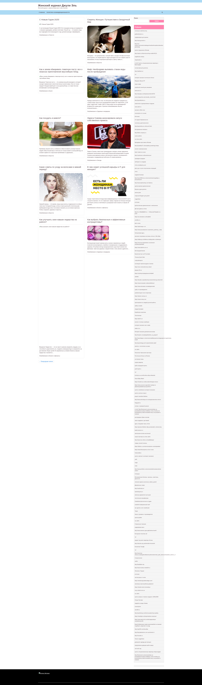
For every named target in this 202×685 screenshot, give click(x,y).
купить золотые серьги (140, 393)
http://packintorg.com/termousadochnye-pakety (146, 613)
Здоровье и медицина (103, 111)
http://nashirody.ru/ (139, 488)
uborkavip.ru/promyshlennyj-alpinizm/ (144, 583)
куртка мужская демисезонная (142, 186)
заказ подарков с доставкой (142, 420)
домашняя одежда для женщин (143, 642)
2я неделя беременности (141, 119)
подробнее (137, 199)
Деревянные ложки (140, 485)
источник (137, 202)
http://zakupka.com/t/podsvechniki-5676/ (145, 93)
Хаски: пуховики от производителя (144, 514)
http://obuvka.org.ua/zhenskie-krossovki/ (145, 543)
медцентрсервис (139, 309)
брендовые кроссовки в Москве (143, 142)
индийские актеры (139, 56)
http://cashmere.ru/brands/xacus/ (143, 155)
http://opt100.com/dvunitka (141, 629)
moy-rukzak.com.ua (140, 590)
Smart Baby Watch (139, 378)
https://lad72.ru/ (139, 318)
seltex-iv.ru (137, 328)
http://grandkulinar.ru (140, 100)
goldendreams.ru (139, 34)
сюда (136, 462)
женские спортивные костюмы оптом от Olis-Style (147, 236)
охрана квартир (139, 362)
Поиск (136, 18)
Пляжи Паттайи (139, 600)
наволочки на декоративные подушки (144, 103)
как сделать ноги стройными (142, 507)
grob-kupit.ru (138, 368)
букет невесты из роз (140, 152)
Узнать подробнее (139, 638)
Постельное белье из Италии (142, 356)
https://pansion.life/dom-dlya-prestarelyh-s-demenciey (148, 427)
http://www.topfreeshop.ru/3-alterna (143, 182)
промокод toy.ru (139, 491)
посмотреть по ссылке (140, 113)
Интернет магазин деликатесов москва (145, 331)
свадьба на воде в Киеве (141, 603)
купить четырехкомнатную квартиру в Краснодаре (148, 651)
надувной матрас (139, 174)
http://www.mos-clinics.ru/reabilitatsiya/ (144, 440)
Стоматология (138, 558)
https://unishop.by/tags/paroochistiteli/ (144, 273)
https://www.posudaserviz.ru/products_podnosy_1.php (148, 229)
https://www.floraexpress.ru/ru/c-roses (144, 449)
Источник (137, 116)
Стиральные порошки (140, 524)
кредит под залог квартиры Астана (144, 540)
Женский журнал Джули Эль (57, 5)
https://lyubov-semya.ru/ (141, 296)
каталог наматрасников (141, 148)
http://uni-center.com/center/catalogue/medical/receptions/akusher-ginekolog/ (149, 45)
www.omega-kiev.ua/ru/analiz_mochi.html (145, 97)
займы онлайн (138, 305)
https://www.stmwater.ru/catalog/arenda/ (145, 286)
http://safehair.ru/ (139, 71)
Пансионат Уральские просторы (143, 352)
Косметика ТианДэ (139, 546)
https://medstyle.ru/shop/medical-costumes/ (145, 616)
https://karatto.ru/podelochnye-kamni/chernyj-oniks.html (148, 279)
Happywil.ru (138, 402)
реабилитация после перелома (143, 292)
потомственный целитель (141, 68)
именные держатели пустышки (143, 494)
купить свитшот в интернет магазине (144, 456)
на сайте (137, 349)
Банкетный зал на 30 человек (142, 254)
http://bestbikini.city (139, 564)
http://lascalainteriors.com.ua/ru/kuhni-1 (144, 632)
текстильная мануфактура (141, 498)
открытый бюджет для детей (142, 195)
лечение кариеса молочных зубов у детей (145, 482)
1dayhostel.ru (138, 59)
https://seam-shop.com (140, 299)
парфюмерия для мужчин (141, 37)
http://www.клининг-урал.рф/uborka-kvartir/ (146, 530)
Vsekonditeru (138, 452)
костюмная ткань (139, 359)
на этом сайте (138, 139)
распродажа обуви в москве (142, 417)
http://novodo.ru (139, 635)
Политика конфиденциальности (58, 12)
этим (136, 465)
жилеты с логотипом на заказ (142, 346)
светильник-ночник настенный (142, 433)
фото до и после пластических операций (145, 168)
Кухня (50, 91)
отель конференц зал (140, 165)
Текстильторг (138, 315)
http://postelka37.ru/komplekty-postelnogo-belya (147, 145)
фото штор (137, 223)
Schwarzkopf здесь (139, 233)
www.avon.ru (138, 90)
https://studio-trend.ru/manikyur (142, 587)
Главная (42, 12)
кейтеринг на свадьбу (140, 161)
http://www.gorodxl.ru (140, 40)
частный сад (138, 648)
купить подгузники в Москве (142, 50)
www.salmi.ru (138, 106)
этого (136, 171)
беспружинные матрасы (141, 129)
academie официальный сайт (142, 504)
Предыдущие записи (47, 361)
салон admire (138, 136)
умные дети (138, 192)
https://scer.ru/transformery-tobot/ (143, 267)
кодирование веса (139, 527)
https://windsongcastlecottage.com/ (143, 580)
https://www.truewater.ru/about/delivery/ (144, 283)
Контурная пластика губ (141, 533)
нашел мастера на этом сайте (142, 436)
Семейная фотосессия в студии (143, 501)
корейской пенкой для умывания (143, 87)
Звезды (99, 160)
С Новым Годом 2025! (49, 19)
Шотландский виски (140, 250)
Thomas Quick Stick (140, 257)
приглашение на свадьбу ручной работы (145, 302)
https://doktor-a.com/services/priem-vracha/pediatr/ (147, 446)
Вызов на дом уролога (140, 189)
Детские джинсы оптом (141, 208)
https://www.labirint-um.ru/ (141, 247)
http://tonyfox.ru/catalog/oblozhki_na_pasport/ (146, 335)
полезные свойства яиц (141, 30)
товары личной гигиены (141, 443)
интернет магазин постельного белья (144, 77)
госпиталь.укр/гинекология (142, 123)
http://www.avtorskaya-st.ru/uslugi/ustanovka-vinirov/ (148, 399)
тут (135, 74)
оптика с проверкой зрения (142, 406)
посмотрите (138, 606)
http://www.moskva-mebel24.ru (142, 567)
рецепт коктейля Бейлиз (141, 396)
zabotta (136, 276)
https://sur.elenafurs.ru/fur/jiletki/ (143, 216)
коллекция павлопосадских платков (144, 263)
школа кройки (138, 517)
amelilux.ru (137, 220)
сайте (136, 561)
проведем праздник (140, 158)
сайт (136, 459)
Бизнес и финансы (102, 207)
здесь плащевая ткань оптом (142, 423)
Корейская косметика (140, 312)
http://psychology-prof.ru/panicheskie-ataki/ (145, 343)
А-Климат (137, 473)
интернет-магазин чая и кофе (142, 325)
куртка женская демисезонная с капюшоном (146, 205)
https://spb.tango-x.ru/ (140, 226)
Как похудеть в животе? (50, 118)
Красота (99, 62)
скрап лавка (138, 84)
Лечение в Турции (139, 571)
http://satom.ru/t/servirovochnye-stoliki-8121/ (146, 53)
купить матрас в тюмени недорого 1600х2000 (146, 596)
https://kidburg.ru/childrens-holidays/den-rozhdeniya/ (148, 239)
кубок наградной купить (141, 365)
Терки (136, 511)
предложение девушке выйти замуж (144, 645)
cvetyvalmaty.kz (139, 260)
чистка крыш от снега (140, 577)
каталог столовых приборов (142, 322)
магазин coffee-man (140, 110)
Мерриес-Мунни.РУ (140, 80)
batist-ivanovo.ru (139, 430)
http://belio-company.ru (140, 132)
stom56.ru (137, 609)
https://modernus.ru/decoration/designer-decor (146, 381)
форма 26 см (138, 270)
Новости (51, 35)
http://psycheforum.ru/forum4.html (143, 126)
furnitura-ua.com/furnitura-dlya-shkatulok (145, 375)
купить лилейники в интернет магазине (145, 389)
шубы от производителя (141, 289)
